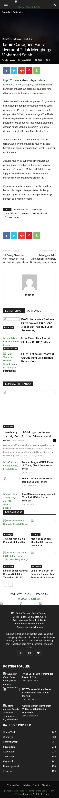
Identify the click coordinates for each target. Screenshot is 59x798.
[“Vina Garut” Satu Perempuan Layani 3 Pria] (11, 680)
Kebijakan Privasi (31, 785)
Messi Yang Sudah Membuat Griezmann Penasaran (42, 542)
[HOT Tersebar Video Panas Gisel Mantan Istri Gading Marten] (11, 693)
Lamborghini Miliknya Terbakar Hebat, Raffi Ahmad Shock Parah (27, 434)
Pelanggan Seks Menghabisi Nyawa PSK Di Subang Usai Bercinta (43, 259)
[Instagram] (29, 653)
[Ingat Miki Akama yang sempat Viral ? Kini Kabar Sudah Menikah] (11, 503)
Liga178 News (11, 80)
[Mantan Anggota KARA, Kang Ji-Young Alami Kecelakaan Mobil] (11, 466)
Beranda (6, 12)
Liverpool (25, 213)
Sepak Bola (28, 39)
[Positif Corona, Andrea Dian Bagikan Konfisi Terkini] (11, 482)
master (12, 60)
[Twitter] (38, 653)
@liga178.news (29, 598)
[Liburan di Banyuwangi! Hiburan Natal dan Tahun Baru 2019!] (15, 559)
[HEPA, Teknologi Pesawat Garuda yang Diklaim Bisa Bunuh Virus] (11, 362)
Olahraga (17, 39)
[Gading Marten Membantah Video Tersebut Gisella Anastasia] (11, 712)
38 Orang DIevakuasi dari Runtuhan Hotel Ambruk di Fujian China (15, 259)
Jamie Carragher (21, 209)
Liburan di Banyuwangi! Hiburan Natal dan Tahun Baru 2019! (15, 574)
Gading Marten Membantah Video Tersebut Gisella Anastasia (36, 709)
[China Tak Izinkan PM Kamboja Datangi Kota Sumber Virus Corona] (43, 559)
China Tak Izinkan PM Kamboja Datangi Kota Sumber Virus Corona (43, 574)
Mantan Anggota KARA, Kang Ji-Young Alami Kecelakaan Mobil (37, 465)
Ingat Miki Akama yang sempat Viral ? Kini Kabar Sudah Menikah (38, 497)
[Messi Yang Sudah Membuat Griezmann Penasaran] (43, 527)
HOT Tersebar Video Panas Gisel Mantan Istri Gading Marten (36, 692)
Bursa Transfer (10, 349)
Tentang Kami (13, 785)
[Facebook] (20, 653)
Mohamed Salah (40, 213)
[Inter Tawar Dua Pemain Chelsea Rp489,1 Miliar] (11, 343)
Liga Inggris (37, 209)
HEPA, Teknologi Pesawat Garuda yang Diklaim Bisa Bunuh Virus (37, 357)
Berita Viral (18, 12)
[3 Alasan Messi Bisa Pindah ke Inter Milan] (15, 527)
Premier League (12, 217)
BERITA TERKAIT (14, 311)
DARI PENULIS (34, 311)
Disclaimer (47, 785)
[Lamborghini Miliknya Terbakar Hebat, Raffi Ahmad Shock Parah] (29, 409)
